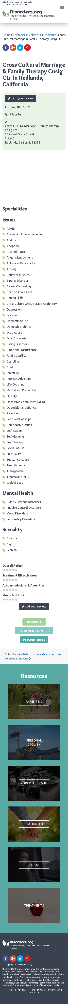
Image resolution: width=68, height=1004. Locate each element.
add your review (23, 98)
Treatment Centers (34, 630)
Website (15, 114)
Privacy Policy (53, 990)
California (35, 34)
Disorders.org (32, 14)
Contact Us (34, 993)
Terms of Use (37, 990)
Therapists (20, 34)
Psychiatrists (34, 639)
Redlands (50, 34)
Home (6, 34)
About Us (22, 990)
